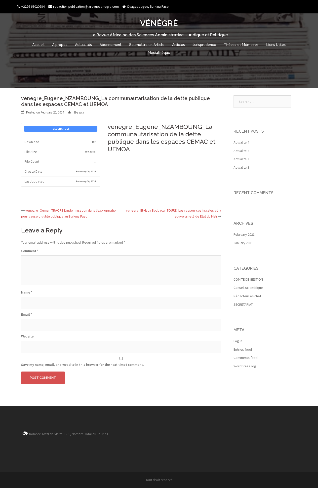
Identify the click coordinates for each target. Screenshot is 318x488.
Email (26, 314)
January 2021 (243, 243)
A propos (59, 45)
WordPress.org (245, 366)
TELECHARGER (60, 128)
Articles (178, 45)
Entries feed (243, 349)
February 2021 (244, 234)
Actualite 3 (241, 167)
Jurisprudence (204, 45)
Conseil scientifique (248, 287)
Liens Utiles (276, 45)
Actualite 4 (241, 142)
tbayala (79, 112)
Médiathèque (159, 53)
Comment (30, 251)
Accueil (38, 45)
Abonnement (110, 45)
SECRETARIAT (243, 304)
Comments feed (246, 357)
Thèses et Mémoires (241, 45)
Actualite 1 (241, 159)
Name (26, 292)
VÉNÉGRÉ (159, 23)
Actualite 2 (241, 151)
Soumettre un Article (146, 45)
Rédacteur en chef (247, 296)
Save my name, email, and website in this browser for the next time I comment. (82, 364)
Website (27, 336)
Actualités (83, 45)
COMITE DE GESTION (248, 279)
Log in (238, 341)
